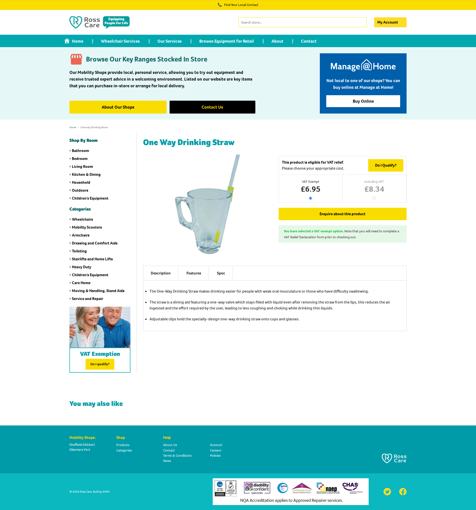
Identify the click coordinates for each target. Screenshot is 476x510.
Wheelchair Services (120, 41)
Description (161, 273)
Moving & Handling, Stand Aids (98, 290)
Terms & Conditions (177, 455)
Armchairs (80, 235)
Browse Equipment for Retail (226, 41)
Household (81, 182)
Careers (215, 450)
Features (193, 273)
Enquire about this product (342, 213)
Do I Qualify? (385, 165)
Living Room (82, 166)
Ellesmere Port (79, 449)
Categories (124, 450)
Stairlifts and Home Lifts (92, 259)
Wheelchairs (82, 219)
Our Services (169, 41)
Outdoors (80, 190)
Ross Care (86, 492)
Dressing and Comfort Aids (95, 243)
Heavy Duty (81, 267)
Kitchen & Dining (86, 174)
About (277, 41)
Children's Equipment (90, 198)
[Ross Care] (99, 22)
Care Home (81, 282)
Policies (215, 455)
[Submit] (362, 22)
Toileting (79, 251)
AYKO (106, 492)
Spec (221, 273)
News (167, 460)
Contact (309, 41)
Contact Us (212, 107)
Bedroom (80, 158)
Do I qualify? (99, 364)
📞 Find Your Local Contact (238, 4)
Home (77, 41)
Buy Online (363, 101)
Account (216, 445)
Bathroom (80, 150)
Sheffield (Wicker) (82, 444)
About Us (170, 445)
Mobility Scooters (87, 227)
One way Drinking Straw (94, 127)
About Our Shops (118, 107)
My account (387, 22)
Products (122, 445)
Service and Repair (87, 298)
